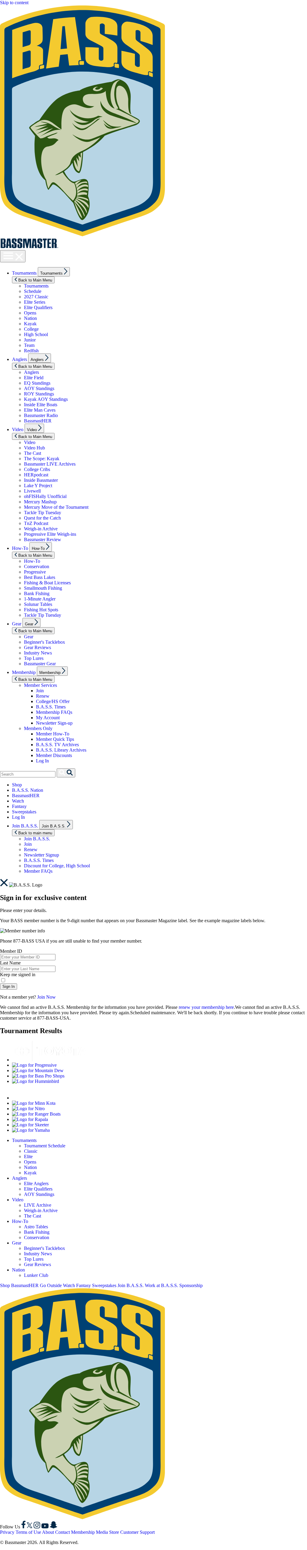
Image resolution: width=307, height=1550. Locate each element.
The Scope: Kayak (41, 458)
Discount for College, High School (57, 865)
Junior (30, 339)
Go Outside (51, 1285)
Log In (42, 760)
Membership (24, 672)
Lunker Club (36, 1275)
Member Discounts (54, 755)
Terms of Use (28, 1532)
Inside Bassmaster (41, 480)
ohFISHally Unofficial (45, 496)
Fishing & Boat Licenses (47, 582)
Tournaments (24, 273)
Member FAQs (38, 871)
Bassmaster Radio (41, 415)
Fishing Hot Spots (41, 609)
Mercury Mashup (40, 501)
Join (40, 690)
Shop (17, 784)
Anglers (19, 359)
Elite (28, 1156)
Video (17, 429)
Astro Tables (36, 1226)
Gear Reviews (37, 647)
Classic (30, 1151)
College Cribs (37, 469)
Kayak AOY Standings (46, 399)
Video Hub (34, 447)
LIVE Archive (37, 1205)
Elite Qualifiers (38, 307)
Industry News (38, 652)
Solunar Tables (38, 604)
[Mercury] (49, 1097)
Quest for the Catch (42, 517)
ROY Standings (39, 393)
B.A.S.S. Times (51, 706)
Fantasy (19, 806)
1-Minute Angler (39, 598)
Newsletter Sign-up (54, 723)
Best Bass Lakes (39, 577)
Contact (62, 1532)
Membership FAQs (54, 712)
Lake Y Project (38, 485)
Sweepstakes (24, 811)
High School (36, 334)
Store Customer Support (132, 1532)
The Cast (32, 453)
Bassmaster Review (42, 539)
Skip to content (14, 2)
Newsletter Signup (41, 854)
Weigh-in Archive (41, 528)
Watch (18, 800)
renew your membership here (206, 1007)
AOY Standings (39, 388)
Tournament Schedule (44, 1145)
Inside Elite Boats (40, 404)
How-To (20, 548)
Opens (30, 312)
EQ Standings (37, 383)
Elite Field (33, 377)
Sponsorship (191, 1285)
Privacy (7, 1532)
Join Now (46, 997)
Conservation (36, 566)
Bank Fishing (36, 593)
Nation (30, 318)
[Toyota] (49, 1059)
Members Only (38, 728)
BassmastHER (38, 420)
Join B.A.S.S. (25, 825)
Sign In (8, 986)
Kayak (30, 323)
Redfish (31, 350)
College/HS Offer (53, 701)
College (31, 329)
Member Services (40, 685)
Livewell (32, 490)
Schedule (32, 291)
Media (102, 1532)
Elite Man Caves (39, 410)
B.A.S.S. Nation (27, 790)
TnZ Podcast (36, 523)
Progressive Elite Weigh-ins (50, 534)
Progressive (35, 571)
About (48, 1532)
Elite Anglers (36, 1183)
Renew (42, 696)
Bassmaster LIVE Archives (50, 463)
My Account (48, 717)
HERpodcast (36, 474)
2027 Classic (36, 296)
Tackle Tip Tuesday (42, 512)
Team (29, 345)
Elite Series (34, 302)
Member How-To (52, 733)
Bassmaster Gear (40, 663)
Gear (16, 623)
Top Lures (33, 658)
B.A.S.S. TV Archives (57, 744)
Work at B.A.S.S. (161, 1285)
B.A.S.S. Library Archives (61, 750)
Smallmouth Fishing (43, 588)
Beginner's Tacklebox (44, 642)
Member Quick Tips (55, 739)
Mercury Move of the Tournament (56, 507)
